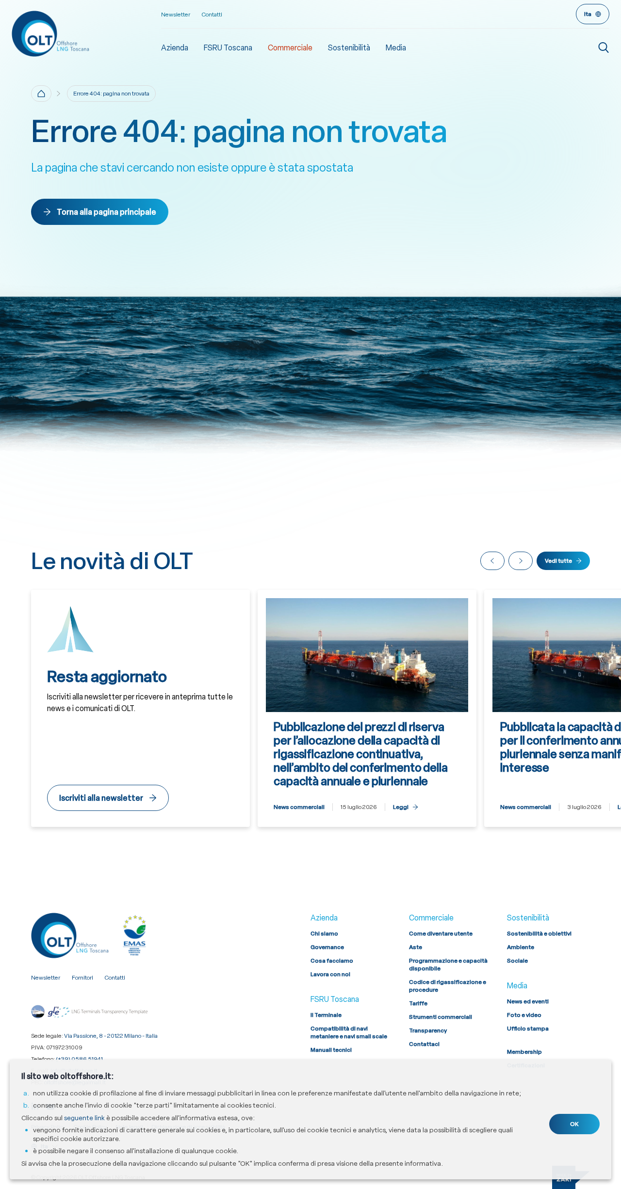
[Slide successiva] (520, 561)
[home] (41, 93)
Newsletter (175, 14)
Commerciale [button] (290, 48)
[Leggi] (367, 708)
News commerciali (299, 807)
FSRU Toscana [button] (228, 48)
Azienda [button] (174, 48)
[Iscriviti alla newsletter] (140, 708)
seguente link (84, 1117)
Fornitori (82, 978)
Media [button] (396, 48)
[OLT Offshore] (86, 33)
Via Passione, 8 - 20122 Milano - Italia (111, 1036)
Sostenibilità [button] (349, 48)
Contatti (212, 14)
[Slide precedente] (492, 561)
